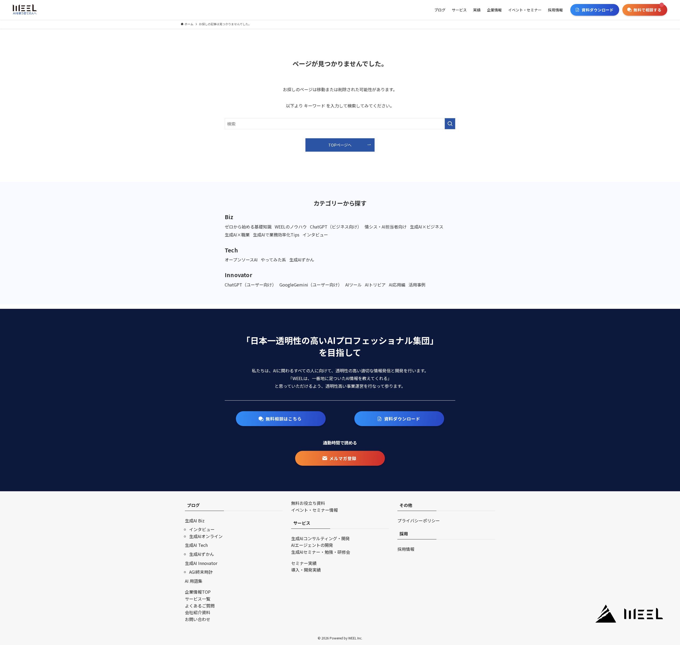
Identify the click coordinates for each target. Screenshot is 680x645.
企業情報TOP (198, 592)
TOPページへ (339, 145)
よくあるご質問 (200, 605)
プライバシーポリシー (418, 520)
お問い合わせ (197, 619)
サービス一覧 (197, 599)
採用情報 (405, 549)
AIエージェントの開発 (312, 545)
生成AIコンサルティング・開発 (320, 538)
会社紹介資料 (197, 612)
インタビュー (202, 529)
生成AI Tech (196, 545)
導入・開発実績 (306, 570)
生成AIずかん (201, 554)
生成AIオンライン (206, 536)
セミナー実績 (304, 563)
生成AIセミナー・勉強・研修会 (320, 552)
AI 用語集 (193, 581)
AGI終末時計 (201, 572)
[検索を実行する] (450, 123)
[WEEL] (25, 9)
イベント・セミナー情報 (314, 510)
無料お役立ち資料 (308, 503)
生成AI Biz (195, 520)
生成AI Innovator (201, 563)
